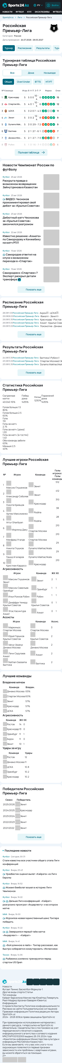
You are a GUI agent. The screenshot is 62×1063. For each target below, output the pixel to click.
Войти (55, 5)
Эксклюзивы (42, 11)
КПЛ (29, 11)
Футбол (20, 11)
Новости (7, 11)
